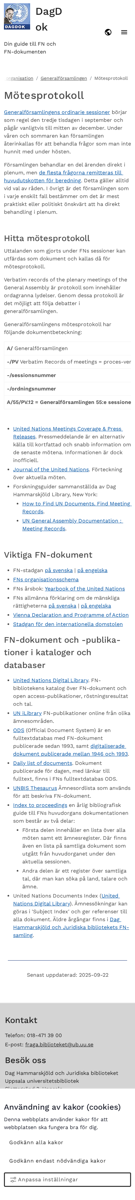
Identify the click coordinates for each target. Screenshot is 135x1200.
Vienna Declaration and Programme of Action (71, 615)
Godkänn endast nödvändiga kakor (57, 1161)
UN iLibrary (27, 713)
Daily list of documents (42, 763)
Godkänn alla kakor (36, 1142)
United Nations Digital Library (50, 680)
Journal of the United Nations (51, 469)
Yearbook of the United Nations (85, 589)
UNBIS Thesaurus (35, 788)
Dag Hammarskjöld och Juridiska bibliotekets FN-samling (71, 927)
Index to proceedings (40, 805)
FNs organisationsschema (46, 579)
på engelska (92, 570)
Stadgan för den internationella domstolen (68, 624)
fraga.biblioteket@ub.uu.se (59, 1044)
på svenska (59, 570)
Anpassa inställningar (48, 1179)
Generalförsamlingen (64, 78)
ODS (18, 730)
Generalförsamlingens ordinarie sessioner (57, 112)
